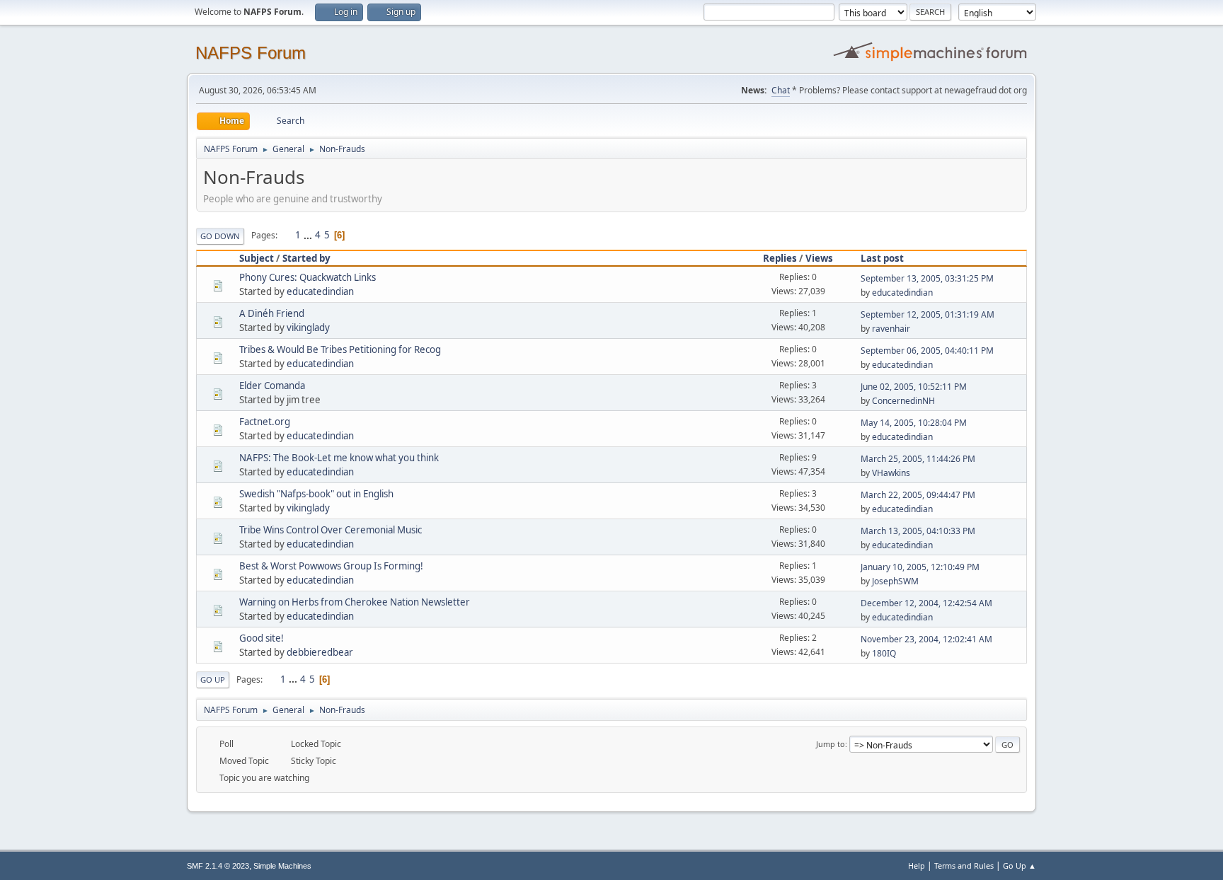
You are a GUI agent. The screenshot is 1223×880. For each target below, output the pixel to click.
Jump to (830, 744)
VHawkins (891, 473)
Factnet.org (264, 421)
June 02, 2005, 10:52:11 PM (914, 387)
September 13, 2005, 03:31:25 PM (927, 278)
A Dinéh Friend (271, 313)
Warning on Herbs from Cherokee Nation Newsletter (354, 602)
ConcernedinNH (903, 401)
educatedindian (320, 291)
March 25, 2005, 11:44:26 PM (918, 459)
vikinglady (308, 327)
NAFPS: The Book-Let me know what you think (339, 457)
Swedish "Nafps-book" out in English (316, 493)
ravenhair (891, 329)
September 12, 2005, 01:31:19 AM (927, 314)
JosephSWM (895, 581)
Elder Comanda (272, 385)
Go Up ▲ (1019, 865)
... (309, 234)
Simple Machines (282, 866)
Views (819, 258)
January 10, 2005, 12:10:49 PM (920, 567)
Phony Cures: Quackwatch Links (307, 277)
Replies (780, 258)
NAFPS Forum (250, 52)
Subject (256, 258)
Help (916, 865)
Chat (780, 90)
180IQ (884, 653)
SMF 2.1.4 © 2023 (218, 866)
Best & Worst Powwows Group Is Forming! (331, 566)
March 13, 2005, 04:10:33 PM (918, 531)
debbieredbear (320, 652)
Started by (306, 258)
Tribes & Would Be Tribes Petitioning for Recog (340, 349)
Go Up (212, 679)
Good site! (261, 638)
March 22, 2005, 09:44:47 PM (918, 495)
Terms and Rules (964, 865)
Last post (882, 258)
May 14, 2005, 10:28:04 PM (914, 423)
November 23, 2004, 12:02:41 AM (926, 639)
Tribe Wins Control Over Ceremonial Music (330, 529)
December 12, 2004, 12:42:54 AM (926, 603)
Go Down (220, 236)
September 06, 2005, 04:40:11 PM (927, 351)
